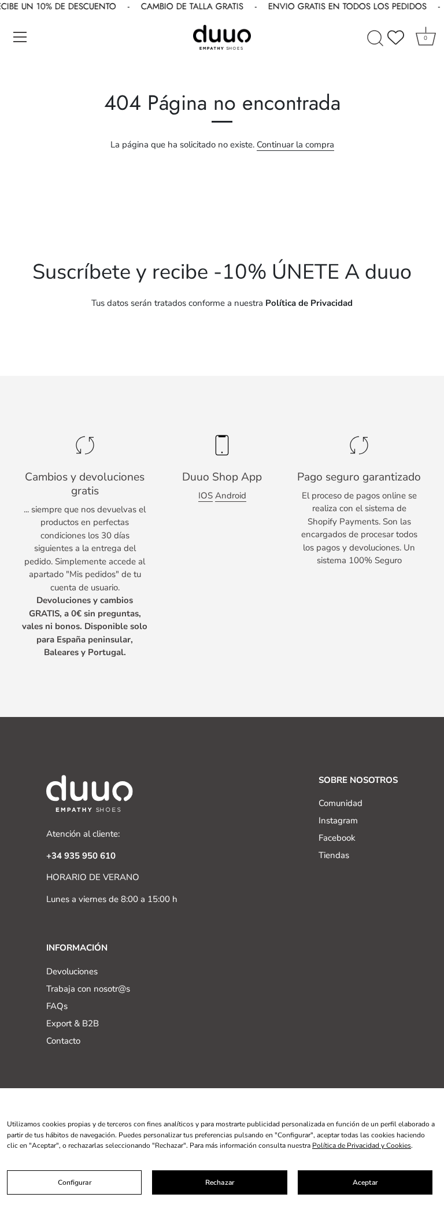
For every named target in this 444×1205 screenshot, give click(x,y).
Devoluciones (72, 971)
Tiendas (334, 855)
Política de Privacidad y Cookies (361, 1145)
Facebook (337, 838)
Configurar (74, 1182)
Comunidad (340, 803)
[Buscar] (375, 38)
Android (230, 495)
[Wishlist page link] (395, 36)
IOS (205, 495)
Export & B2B (72, 1023)
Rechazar (219, 1182)
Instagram (338, 820)
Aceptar (365, 1182)
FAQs (57, 1006)
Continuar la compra (295, 144)
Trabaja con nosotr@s (88, 989)
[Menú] (20, 37)
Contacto (63, 1041)
